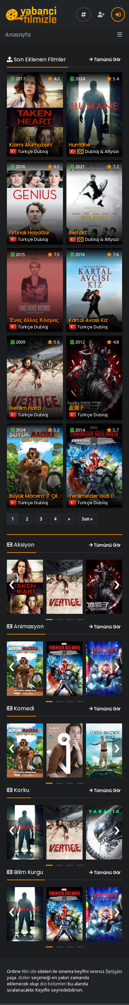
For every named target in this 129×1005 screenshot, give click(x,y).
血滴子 (76, 408)
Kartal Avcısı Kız (88, 320)
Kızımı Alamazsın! (30, 144)
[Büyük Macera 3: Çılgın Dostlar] (25, 668)
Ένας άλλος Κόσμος (34, 320)
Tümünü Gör (106, 59)
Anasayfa (18, 35)
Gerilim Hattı (25, 408)
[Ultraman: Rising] (104, 668)
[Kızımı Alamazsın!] (25, 587)
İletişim (114, 971)
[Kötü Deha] (64, 750)
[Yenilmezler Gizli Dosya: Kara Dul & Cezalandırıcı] (64, 668)
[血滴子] (104, 587)
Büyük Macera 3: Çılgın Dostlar (46, 495)
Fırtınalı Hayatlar (29, 232)
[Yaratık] (104, 832)
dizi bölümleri (53, 984)
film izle (29, 971)
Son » (87, 519)
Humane (79, 144)
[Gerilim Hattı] (64, 587)
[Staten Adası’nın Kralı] (104, 750)
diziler (24, 978)
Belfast (78, 232)
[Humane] (25, 832)
